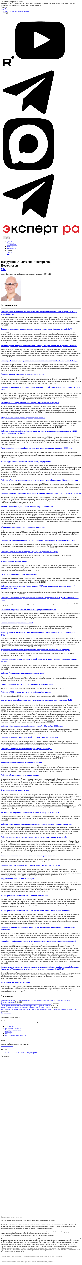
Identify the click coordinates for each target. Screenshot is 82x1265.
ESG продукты (12, 245)
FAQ (8, 254)
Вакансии (8, 1033)
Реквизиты (8, 1032)
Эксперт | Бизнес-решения (20, 11)
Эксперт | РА (7, 11)
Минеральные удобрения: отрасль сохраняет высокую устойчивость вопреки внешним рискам (33, 1009)
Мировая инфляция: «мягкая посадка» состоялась (23, 527)
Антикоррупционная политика (15, 1035)
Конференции (11, 248)
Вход (5, 13)
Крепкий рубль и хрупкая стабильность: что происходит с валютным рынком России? (39, 346)
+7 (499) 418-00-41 (20, 1053)
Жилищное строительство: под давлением (15, 1004)
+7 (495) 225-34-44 (7, 1053)
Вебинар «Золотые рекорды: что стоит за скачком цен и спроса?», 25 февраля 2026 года (39, 361)
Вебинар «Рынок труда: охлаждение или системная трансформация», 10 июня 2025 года (39, 480)
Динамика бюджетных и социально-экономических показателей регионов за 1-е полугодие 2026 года (35, 1000)
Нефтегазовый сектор (43, 1007)
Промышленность (72, 1009)
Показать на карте (7, 1046)
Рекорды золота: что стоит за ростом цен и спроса (22, 374)
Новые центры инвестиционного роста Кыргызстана (19, 1006)
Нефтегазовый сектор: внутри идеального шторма (18, 1007)
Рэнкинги (10, 246)
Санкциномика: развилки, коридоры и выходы (21, 762)
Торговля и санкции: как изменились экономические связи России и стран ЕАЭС (36, 329)
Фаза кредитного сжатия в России (15, 982)
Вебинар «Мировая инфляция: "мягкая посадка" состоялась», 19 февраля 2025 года (38, 540)
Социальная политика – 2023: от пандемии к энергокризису (27, 684)
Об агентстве (9, 1026)
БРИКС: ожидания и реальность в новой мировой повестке (27, 506)
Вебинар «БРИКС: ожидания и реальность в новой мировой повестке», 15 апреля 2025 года (41, 493)
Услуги (9, 252)
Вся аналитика (6, 1013)
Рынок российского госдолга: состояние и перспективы (25, 895)
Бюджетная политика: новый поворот (17, 878)
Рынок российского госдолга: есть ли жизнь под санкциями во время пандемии (35, 910)
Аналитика (10, 243)
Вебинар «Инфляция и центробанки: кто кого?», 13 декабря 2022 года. (32, 726)
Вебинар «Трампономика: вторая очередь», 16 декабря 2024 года (29, 552)
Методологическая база (13, 1028)
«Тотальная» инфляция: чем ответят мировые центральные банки (30, 812)
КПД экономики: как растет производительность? (23, 418)
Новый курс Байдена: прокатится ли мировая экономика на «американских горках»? (38, 941)
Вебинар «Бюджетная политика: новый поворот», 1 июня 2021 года (30, 865)
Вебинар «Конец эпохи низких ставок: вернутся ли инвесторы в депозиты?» (34, 837)
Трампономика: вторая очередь (14, 561)
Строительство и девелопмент (40, 1004)
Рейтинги (10, 241)
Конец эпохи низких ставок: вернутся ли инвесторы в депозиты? (29, 856)
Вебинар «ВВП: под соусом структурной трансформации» (26, 692)
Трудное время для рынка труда (15, 790)
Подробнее (4, 9)
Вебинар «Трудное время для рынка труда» (20, 775)
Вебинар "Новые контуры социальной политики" (23, 673)
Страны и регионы (7, 1002)
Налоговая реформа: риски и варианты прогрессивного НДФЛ (28, 610)
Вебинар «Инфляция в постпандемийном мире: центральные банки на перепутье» (36, 824)
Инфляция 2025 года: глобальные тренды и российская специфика (30, 403)
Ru (8, 237)
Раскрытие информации (13, 1030)
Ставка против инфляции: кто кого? (17, 623)
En (4, 237)
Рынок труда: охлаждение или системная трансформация (26, 461)
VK (3, 269)
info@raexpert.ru (32, 1053)
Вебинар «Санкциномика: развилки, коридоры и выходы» (26, 749)
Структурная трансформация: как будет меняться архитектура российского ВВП (36, 700)
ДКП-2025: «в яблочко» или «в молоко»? (19, 574)
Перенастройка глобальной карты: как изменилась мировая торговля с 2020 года (36, 448)
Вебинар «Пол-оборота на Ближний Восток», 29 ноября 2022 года (29, 737)
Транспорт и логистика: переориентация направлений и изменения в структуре (35, 650)
